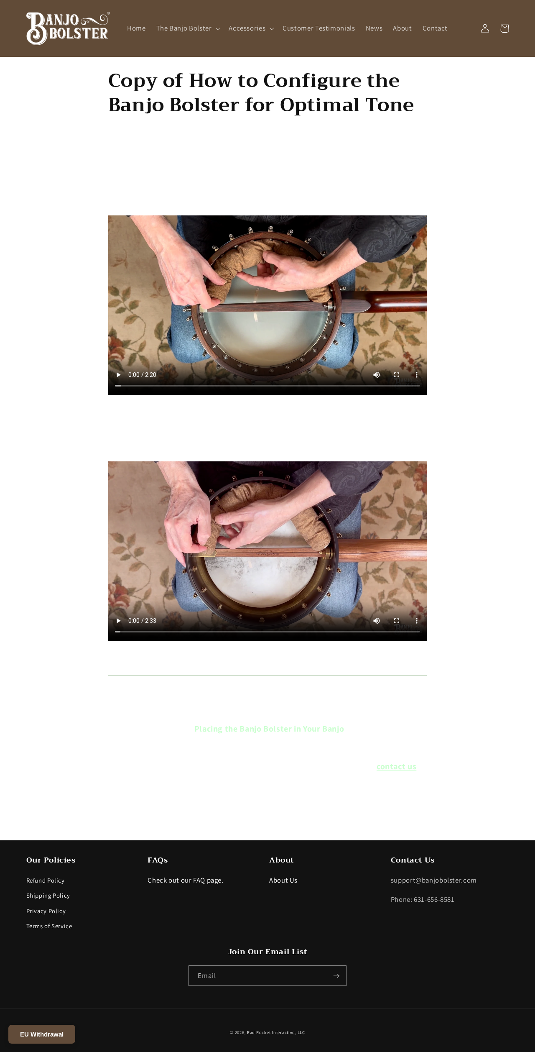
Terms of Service (49, 926)
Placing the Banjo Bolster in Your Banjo (269, 728)
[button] (187, 28)
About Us (283, 880)
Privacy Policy (46, 911)
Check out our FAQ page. (186, 880)
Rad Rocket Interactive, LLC (276, 1032)
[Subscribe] (336, 975)
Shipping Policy (48, 895)
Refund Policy (45, 880)
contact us (396, 766)
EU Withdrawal (42, 1034)
